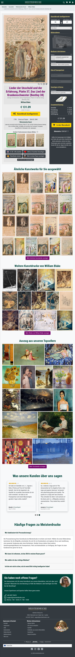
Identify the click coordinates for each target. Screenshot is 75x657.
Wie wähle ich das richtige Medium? (17, 560)
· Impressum (6, 625)
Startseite (4, 7)
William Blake (31, 7)
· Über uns (5, 636)
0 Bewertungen (29, 160)
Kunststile (11, 7)
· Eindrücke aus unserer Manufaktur (36, 630)
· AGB (4, 628)
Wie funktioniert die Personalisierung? (18, 533)
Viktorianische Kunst (21, 7)
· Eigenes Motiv (31, 623)
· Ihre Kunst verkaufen (32, 625)
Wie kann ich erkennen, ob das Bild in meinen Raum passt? (25, 554)
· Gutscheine (30, 632)
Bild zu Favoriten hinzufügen (35, 152)
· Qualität (29, 628)
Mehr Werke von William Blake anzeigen (37, 333)
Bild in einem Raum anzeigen (35, 156)
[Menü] (2, 2)
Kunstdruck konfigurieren (27, 114)
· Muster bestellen (31, 634)
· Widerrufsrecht (7, 632)
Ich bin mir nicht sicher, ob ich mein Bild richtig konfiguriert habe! (27, 566)
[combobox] (61, 28)
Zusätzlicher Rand (55, 26)
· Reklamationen (7, 634)
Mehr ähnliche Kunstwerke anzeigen (37, 258)
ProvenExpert (17, 507)
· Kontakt (5, 623)
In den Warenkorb (62, 125)
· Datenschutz (6, 630)
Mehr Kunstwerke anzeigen (37, 466)
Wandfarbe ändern (15, 156)
